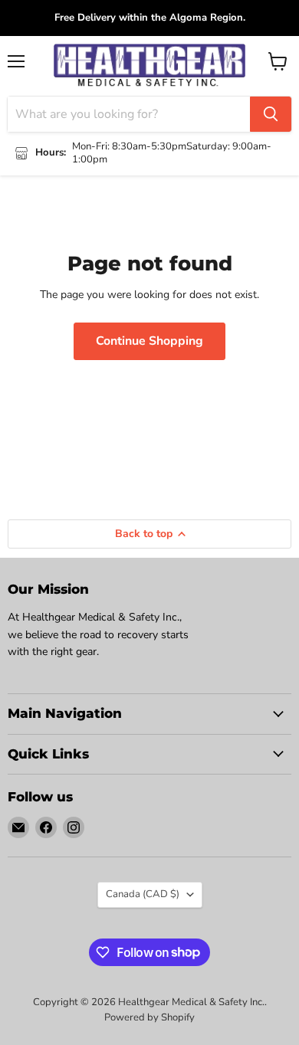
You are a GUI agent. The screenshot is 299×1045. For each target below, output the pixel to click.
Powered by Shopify (149, 1017)
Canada (142, 894)
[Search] (270, 114)
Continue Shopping (149, 340)
